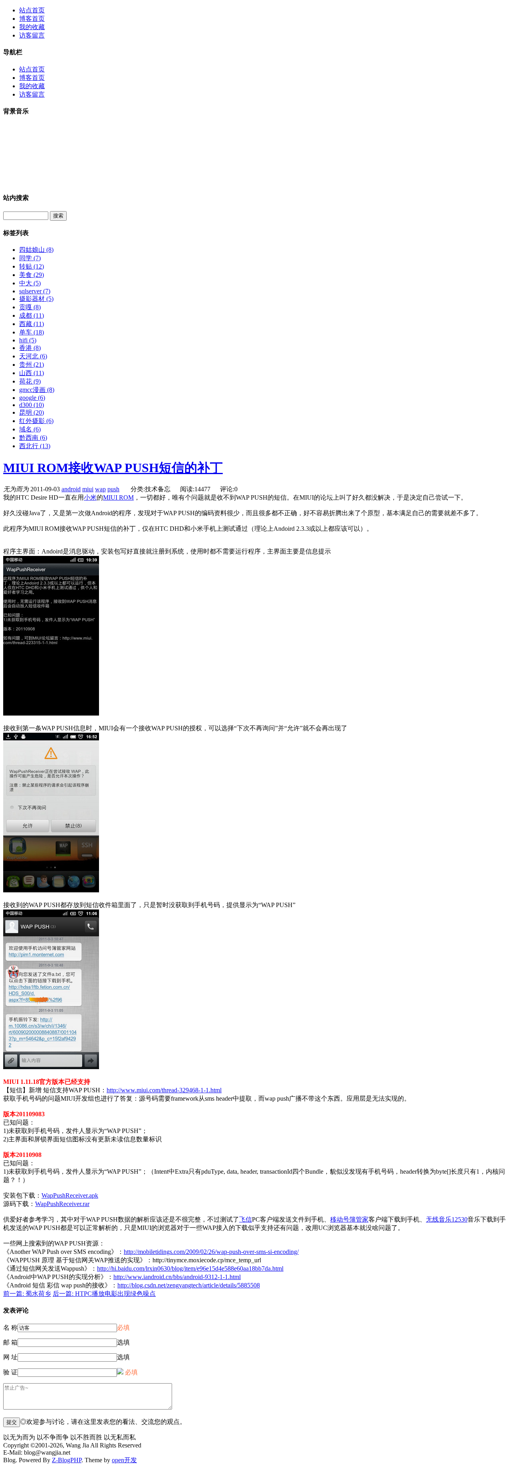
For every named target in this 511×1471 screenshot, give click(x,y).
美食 (31, 274)
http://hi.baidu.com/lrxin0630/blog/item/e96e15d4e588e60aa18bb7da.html (190, 1268)
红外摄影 (36, 420)
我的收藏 (32, 27)
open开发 (124, 1460)
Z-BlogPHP (66, 1460)
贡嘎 (30, 307)
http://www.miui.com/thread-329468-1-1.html (164, 1090)
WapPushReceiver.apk (70, 1195)
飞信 (245, 1219)
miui (87, 489)
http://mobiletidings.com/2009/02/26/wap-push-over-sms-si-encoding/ (211, 1251)
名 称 (10, 1327)
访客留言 (32, 35)
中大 (30, 283)
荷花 (30, 381)
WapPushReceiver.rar (62, 1203)
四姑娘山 (36, 249)
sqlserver (34, 291)
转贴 (31, 266)
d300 (31, 404)
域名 (30, 429)
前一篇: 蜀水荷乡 (27, 1293)
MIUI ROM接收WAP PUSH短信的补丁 (113, 468)
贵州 (31, 364)
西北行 (34, 446)
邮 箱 (10, 1342)
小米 (90, 497)
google (32, 397)
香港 (30, 347)
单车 (31, 332)
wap (100, 489)
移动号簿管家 (349, 1219)
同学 (30, 258)
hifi (27, 340)
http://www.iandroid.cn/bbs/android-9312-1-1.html (177, 1276)
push (113, 489)
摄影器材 (36, 298)
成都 (31, 315)
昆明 (31, 412)
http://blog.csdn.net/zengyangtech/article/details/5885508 (188, 1285)
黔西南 (33, 437)
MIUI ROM (118, 497)
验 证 (10, 1372)
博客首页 (32, 18)
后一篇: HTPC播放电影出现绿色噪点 (104, 1293)
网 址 (10, 1357)
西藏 (31, 323)
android (71, 489)
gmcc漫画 (36, 389)
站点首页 (32, 10)
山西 (31, 373)
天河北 (33, 356)
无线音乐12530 (446, 1219)
